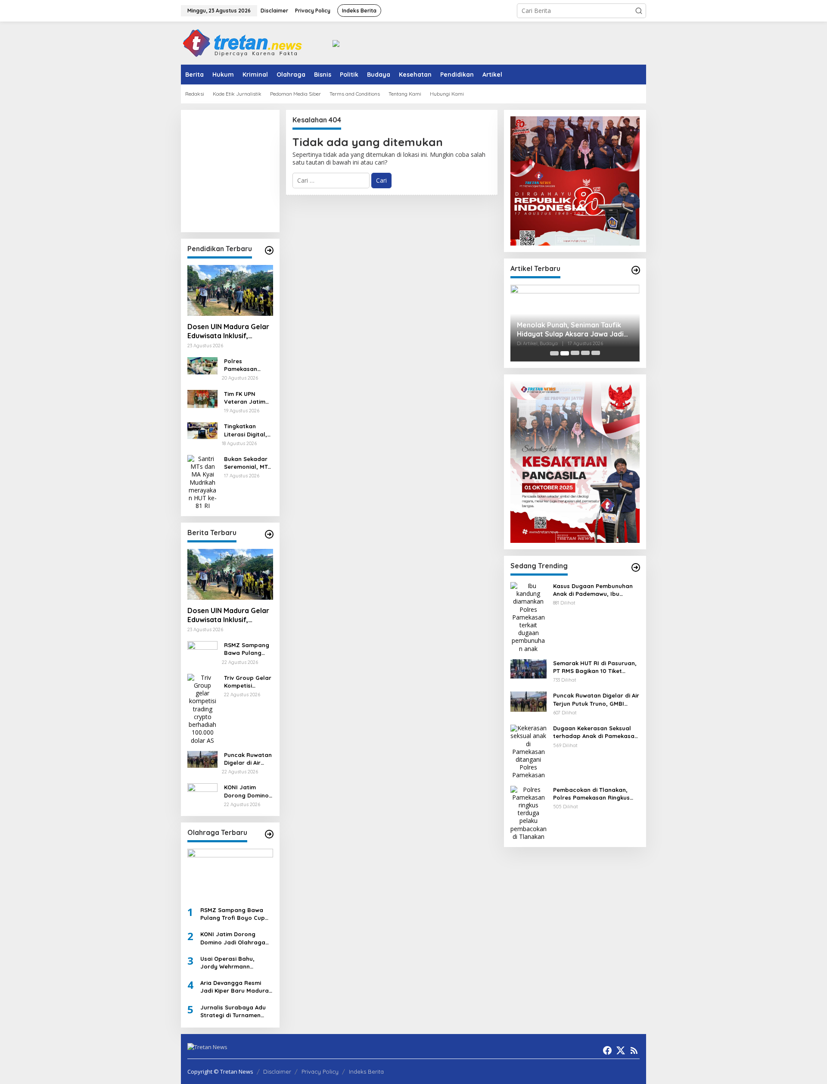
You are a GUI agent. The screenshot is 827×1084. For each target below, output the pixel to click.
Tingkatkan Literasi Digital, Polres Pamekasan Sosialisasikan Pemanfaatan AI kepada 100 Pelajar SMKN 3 (247, 430)
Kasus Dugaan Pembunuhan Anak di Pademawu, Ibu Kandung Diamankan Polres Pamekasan (593, 590)
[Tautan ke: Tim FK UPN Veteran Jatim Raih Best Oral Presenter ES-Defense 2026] (202, 398)
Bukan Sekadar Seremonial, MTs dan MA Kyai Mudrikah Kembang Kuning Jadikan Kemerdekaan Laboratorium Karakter (248, 462)
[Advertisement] (273, 170)
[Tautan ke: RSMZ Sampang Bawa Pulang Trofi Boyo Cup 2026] (202, 649)
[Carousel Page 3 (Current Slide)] (575, 353)
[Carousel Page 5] (595, 353)
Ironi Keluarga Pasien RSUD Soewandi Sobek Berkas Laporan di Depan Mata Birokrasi (576, 330)
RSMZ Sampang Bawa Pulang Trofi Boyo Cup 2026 (246, 649)
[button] (638, 10)
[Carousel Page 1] (554, 353)
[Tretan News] (242, 42)
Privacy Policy (320, 1071)
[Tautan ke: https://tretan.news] (636, 567)
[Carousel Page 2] (564, 353)
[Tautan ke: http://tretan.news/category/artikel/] (636, 270)
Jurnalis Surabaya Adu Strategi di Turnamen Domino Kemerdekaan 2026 (233, 1011)
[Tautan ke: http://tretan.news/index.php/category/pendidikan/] (269, 250)
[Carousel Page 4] (585, 353)
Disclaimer (277, 1071)
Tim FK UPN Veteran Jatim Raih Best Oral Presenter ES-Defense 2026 (244, 397)
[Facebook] (607, 1050)
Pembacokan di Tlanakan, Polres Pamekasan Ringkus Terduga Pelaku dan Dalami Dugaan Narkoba (592, 793)
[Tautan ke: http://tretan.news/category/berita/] (269, 534)
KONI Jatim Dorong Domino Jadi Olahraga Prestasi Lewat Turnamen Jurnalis (246, 791)
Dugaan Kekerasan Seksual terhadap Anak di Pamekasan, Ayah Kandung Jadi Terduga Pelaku (596, 732)
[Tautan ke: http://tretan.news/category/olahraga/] (269, 834)
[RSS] (634, 1050)
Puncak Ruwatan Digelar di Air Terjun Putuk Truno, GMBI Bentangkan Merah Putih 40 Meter (248, 758)
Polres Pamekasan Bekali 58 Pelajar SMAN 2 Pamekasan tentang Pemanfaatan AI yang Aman (248, 365)
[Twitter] (620, 1050)
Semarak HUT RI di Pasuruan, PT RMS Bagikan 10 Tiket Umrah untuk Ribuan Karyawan (595, 667)
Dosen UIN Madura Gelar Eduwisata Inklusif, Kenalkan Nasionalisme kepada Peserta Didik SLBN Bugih (228, 331)
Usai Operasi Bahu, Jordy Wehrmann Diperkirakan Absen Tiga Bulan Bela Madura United (235, 962)
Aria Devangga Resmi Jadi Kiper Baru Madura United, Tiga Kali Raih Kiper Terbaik (234, 986)
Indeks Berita (366, 1071)
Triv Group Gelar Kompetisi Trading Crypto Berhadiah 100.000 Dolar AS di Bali (247, 681)
